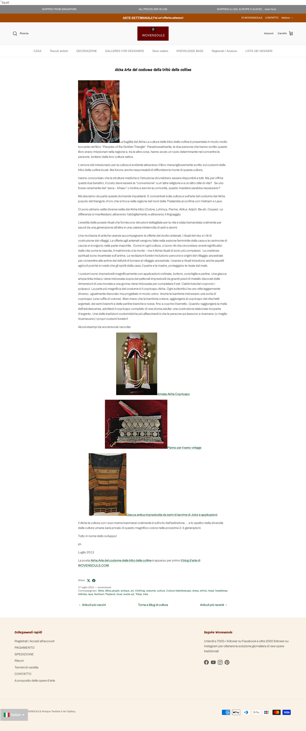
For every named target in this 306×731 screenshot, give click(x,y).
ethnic (203, 590)
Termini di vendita (26, 667)
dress (195, 590)
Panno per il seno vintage (184, 447)
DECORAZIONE (86, 51)
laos (90, 594)
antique (125, 590)
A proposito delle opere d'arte (35, 680)
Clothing (140, 590)
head (211, 590)
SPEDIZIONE (24, 654)
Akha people (112, 590)
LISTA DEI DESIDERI (258, 51)
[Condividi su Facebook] (93, 580)
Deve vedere (160, 51)
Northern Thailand (104, 594)
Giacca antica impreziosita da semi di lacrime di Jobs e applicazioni (171, 514)
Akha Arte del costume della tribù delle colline (121, 560)
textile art (128, 594)
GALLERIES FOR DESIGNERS (124, 51)
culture (161, 590)
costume (151, 590)
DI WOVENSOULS (251, 17)
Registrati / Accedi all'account (34, 641)
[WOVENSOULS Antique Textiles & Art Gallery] (153, 33)
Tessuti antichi (59, 51)
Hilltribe (82, 594)
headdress (221, 590)
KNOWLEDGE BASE (190, 51)
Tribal (139, 594)
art (132, 590)
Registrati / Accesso (224, 51)
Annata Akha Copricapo (173, 394)
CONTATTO (271, 17)
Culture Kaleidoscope (178, 590)
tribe (145, 594)
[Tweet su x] (88, 580)
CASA (37, 51)
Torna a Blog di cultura (153, 605)
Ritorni (19, 660)
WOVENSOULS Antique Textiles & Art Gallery (49, 711)
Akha (101, 590)
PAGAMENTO (25, 647)
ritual (119, 594)
